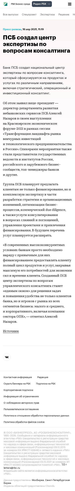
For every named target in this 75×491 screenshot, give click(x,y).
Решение (63, 14)
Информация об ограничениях (21, 396)
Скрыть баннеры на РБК (17, 383)
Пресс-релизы (12, 29)
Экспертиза (47, 14)
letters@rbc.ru (12, 467)
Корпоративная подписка (18, 389)
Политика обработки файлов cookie (24, 421)
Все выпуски (10, 14)
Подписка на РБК (46, 383)
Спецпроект (29, 14)
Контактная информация (18, 377)
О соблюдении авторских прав (21, 402)
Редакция (42, 377)
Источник (11, 331)
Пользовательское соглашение (21, 409)
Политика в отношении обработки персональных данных (36, 415)
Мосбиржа (38, 479)
